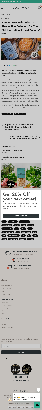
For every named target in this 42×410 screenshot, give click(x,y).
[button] (21, 216)
